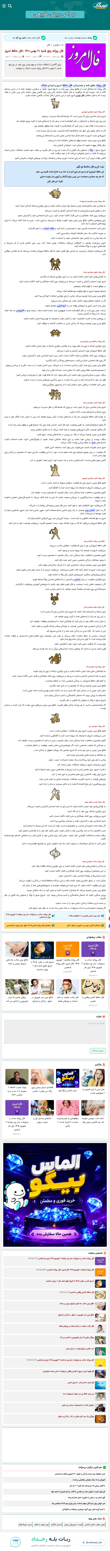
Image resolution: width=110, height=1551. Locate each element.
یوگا (91, 150)
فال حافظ (67, 85)
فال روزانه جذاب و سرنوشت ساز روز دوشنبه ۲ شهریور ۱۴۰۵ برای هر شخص (28, 915)
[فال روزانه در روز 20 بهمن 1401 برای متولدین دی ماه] (55, 718)
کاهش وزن (90, 510)
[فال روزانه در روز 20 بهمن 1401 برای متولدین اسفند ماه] (55, 853)
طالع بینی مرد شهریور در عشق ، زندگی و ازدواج (42, 999)
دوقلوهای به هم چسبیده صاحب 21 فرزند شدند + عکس (67, 1122)
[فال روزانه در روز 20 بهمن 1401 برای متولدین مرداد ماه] (55, 394)
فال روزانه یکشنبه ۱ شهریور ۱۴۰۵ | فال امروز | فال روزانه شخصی (67, 963)
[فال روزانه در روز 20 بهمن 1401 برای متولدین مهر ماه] (55, 533)
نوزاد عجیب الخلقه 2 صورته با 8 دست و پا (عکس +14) (17, 1091)
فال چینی (80, 95)
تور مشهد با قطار (41, 1524)
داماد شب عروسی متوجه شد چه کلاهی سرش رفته (93, 1120)
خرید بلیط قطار (25, 1524)
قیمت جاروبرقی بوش (73, 1524)
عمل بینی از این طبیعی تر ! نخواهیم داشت (84, 915)
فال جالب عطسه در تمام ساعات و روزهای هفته (67, 999)
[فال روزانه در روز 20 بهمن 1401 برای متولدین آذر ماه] (55, 658)
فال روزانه (101, 85)
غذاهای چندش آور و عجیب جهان (42, 1120)
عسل (93, 442)
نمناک (44, 85)
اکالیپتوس (20, 310)
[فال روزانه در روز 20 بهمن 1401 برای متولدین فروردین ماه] (55, 104)
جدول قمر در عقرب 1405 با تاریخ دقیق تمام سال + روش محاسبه (42, 965)
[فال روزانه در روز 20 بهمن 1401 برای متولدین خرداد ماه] (55, 264)
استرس (77, 579)
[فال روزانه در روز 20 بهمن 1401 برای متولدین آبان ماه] (55, 599)
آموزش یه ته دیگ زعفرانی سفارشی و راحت (89, 1479)
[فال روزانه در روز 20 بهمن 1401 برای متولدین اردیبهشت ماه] (55, 193)
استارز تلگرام (56, 1524)
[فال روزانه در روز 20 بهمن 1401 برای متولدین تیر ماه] (55, 333)
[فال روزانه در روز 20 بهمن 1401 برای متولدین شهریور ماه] (55, 470)
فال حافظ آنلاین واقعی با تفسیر (93, 999)
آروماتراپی (61, 305)
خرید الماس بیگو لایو (68, 1090)
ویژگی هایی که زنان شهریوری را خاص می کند (17, 999)
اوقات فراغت (48, 228)
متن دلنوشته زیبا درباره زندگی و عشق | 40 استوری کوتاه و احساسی (80, 1474)
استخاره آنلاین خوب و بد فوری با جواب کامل (83, 925)
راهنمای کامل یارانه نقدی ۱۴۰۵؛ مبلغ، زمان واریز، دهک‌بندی (29, 925)
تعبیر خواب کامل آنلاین (95, 1524)
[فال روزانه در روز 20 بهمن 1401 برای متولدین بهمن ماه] (55, 794)
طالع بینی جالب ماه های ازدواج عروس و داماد (17, 961)
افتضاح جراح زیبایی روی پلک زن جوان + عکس (42, 1089)
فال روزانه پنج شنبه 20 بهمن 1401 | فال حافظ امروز (34, 51)
